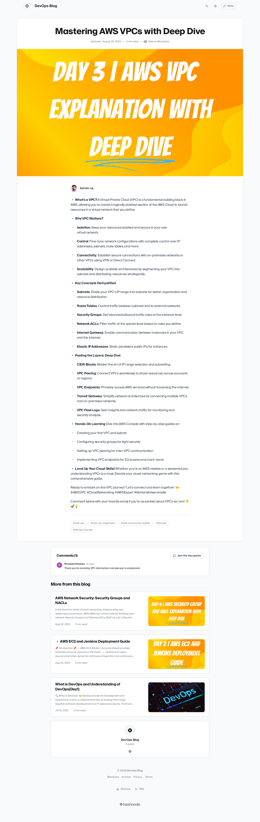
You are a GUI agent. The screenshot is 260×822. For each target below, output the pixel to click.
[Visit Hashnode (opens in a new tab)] (130, 804)
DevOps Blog (46, 6)
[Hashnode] (130, 751)
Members (113, 777)
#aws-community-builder (135, 523)
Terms (149, 777)
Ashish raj (86, 188)
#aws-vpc (79, 523)
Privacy (137, 777)
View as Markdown (158, 41)
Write (230, 6)
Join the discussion (189, 556)
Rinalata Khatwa (74, 564)
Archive (126, 777)
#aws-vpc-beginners (103, 523)
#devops (161, 523)
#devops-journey (83, 530)
